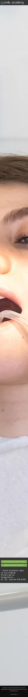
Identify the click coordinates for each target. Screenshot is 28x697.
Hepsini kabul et (14, 694)
